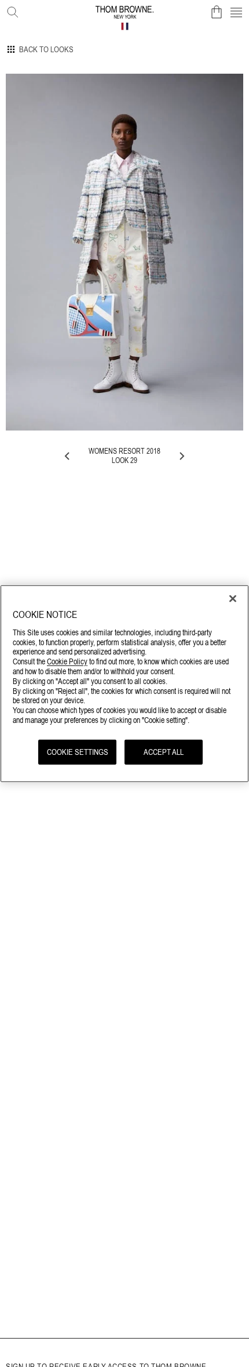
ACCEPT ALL (164, 751)
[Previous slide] (67, 456)
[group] (124, 252)
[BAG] (217, 12)
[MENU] (236, 12)
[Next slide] (181, 456)
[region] (124, 684)
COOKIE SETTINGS (77, 751)
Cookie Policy (67, 661)
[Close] (233, 599)
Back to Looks (46, 49)
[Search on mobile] (10, 10)
